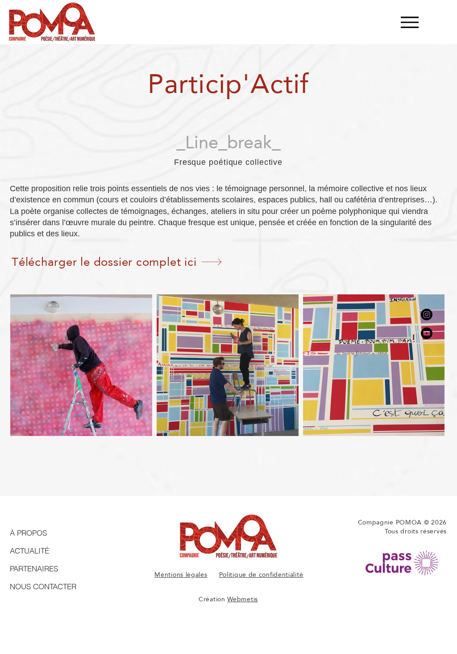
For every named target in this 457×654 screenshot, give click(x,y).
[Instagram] (426, 314)
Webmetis (242, 599)
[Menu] (409, 22)
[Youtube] (426, 333)
